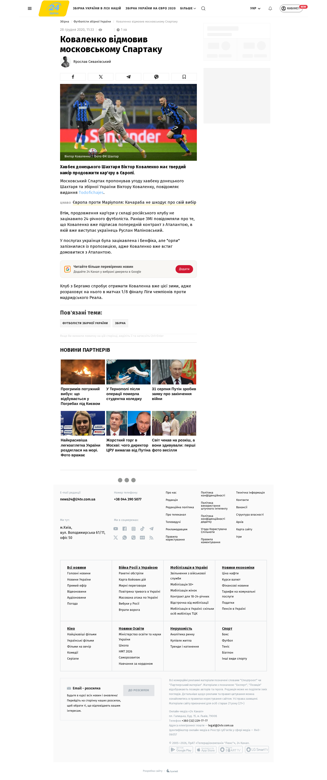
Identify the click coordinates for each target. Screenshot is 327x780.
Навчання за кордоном (136, 664)
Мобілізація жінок (183, 590)
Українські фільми (80, 640)
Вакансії (241, 507)
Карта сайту (244, 529)
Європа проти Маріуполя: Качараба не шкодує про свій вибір (134, 202)
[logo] (54, 8)
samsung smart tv (257, 749)
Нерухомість (181, 628)
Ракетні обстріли (131, 573)
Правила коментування (210, 541)
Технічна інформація (250, 492)
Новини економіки (238, 567)
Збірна (65, 21)
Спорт (227, 628)
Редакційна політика (180, 507)
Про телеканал (176, 514)
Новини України (79, 579)
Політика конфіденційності (213, 494)
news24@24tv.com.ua (77, 499)
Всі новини (76, 567)
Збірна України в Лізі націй (97, 8)
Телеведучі (173, 522)
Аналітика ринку (182, 634)
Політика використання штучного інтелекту (214, 506)
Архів (239, 522)
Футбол (227, 640)
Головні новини (79, 573)
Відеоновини (76, 591)
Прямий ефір (77, 585)
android (181, 749)
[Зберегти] (184, 76)
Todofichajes (91, 192)
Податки (228, 603)
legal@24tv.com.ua (220, 725)
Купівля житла (181, 640)
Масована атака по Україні (138, 597)
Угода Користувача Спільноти (214, 531)
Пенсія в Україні (234, 609)
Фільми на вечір (79, 646)
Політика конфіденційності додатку (213, 519)
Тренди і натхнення (184, 646)
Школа (124, 645)
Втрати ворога (129, 610)
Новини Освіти (131, 628)
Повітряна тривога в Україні (139, 591)
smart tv (231, 749)
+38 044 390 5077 (127, 499)
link (116, 529)
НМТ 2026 (125, 651)
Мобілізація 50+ (181, 584)
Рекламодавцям (176, 529)
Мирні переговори (132, 585)
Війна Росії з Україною (138, 567)
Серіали (73, 658)
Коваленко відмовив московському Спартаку (146, 21)
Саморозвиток (129, 657)
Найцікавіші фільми (82, 634)
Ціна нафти (230, 573)
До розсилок (139, 690)
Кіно (71, 628)
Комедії (72, 652)
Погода (72, 603)
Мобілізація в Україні (189, 567)
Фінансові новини (235, 585)
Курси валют (231, 579)
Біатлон (227, 652)
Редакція (172, 500)
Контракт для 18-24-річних (189, 596)
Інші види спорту (234, 658)
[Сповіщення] (270, 8)
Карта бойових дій (132, 579)
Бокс (225, 634)
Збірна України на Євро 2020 (151, 8)
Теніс (226, 646)
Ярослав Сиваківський (92, 62)
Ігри (239, 536)
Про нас (171, 492)
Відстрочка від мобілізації (189, 603)
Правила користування (175, 538)
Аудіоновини (76, 597)
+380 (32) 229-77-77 (195, 720)
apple (205, 749)
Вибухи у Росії (129, 603)
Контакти (242, 500)
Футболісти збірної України (93, 21)
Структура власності (250, 514)
